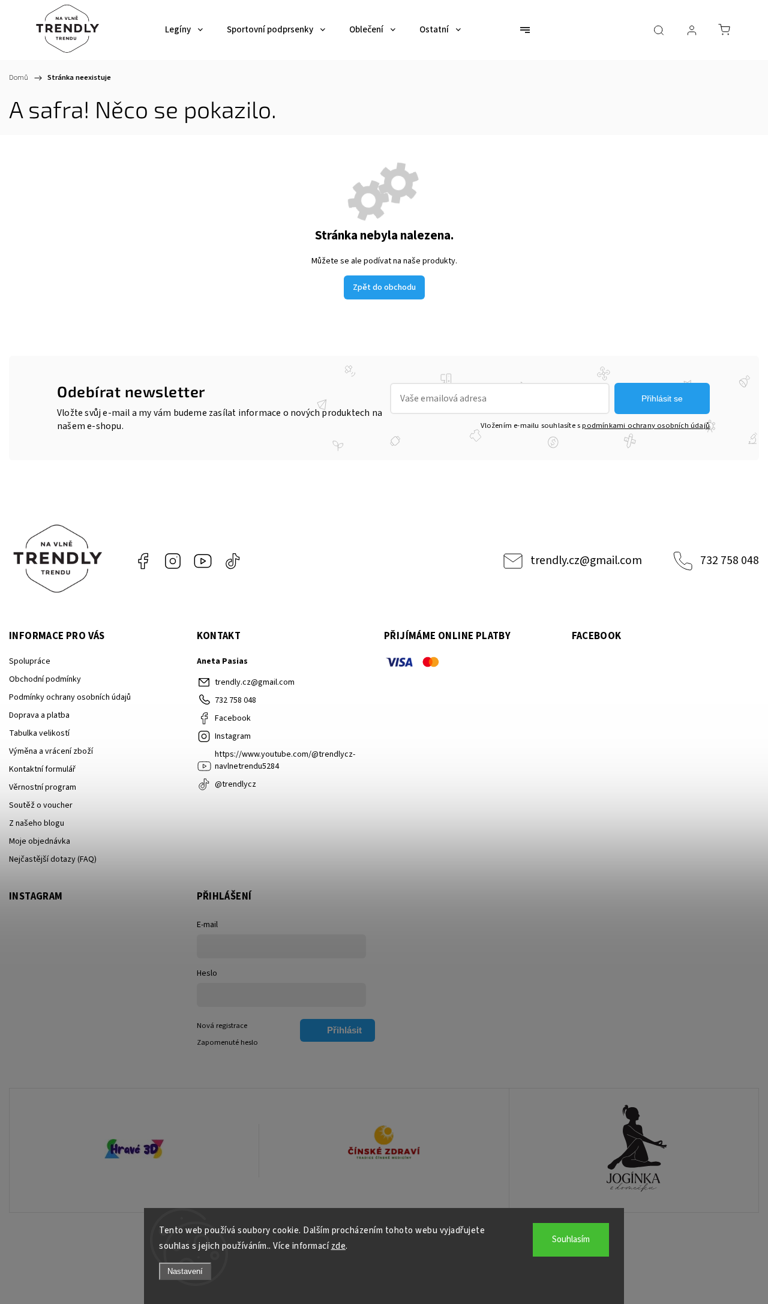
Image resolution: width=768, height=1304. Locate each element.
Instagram (173, 561)
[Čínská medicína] (383, 1150)
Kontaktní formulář (42, 769)
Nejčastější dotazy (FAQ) (53, 859)
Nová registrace (222, 1025)
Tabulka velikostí (39, 733)
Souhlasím (571, 1239)
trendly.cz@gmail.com (586, 560)
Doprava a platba (39, 715)
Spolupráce (29, 661)
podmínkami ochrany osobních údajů (646, 425)
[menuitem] (184, 30)
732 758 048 (729, 560)
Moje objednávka (39, 841)
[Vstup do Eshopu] (134, 1150)
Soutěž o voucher (41, 805)
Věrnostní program (42, 787)
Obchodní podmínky (45, 679)
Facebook (143, 561)
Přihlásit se (662, 398)
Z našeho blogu (36, 823)
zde (338, 1246)
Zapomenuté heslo (227, 1042)
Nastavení (185, 1271)
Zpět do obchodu (384, 287)
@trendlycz (233, 561)
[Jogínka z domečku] (633, 1150)
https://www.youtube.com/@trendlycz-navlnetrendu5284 (203, 561)
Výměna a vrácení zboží (51, 751)
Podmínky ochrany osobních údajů (70, 697)
